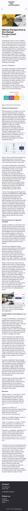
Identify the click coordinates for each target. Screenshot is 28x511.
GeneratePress (18, 509)
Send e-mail (5, 488)
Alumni (3, 502)
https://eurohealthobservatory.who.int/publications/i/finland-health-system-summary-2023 (14, 438)
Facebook (4, 499)
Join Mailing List (6, 487)
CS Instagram (5, 500)
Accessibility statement (8, 491)
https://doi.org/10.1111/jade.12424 (12, 414)
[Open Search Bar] (26, 9)
